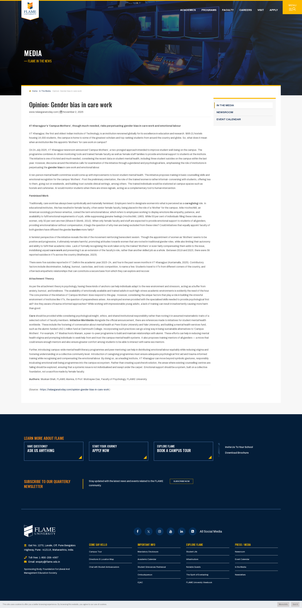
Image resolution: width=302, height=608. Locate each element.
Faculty (228, 10)
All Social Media (211, 531)
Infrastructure (192, 559)
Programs (208, 10)
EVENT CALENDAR (229, 119)
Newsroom (240, 552)
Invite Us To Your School (239, 447)
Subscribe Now (181, 481)
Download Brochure (237, 452)
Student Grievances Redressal (152, 567)
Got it (295, 604)
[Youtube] (170, 531)
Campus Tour (95, 552)
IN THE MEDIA (225, 105)
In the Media (240, 567)
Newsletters (240, 575)
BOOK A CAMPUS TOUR (174, 448)
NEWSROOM (225, 112)
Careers (245, 10)
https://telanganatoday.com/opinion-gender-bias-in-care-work (74, 389)
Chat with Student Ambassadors (104, 567)
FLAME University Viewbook (199, 582)
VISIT (260, 10)
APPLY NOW (104, 448)
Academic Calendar (147, 559)
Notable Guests (193, 567)
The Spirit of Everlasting (197, 575)
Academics (188, 10)
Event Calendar (242, 559)
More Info (283, 604)
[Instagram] (159, 531)
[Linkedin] (181, 531)
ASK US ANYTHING (40, 448)
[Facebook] (137, 531)
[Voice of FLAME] (192, 531)
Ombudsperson (145, 575)
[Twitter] (148, 531)
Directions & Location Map (101, 559)
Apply (274, 10)
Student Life (191, 552)
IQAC (140, 582)
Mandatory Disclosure (148, 552)
